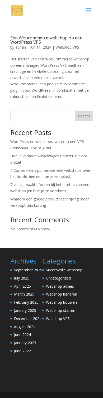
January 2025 (25, 310)
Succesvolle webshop (64, 269)
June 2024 (22, 334)
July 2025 (21, 278)
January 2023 (25, 342)
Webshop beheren (61, 294)
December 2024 (27, 318)
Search (84, 115)
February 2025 (26, 302)
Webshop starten (60, 310)
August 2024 (24, 326)
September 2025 (28, 269)
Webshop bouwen (61, 302)
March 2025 (24, 294)
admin (20, 47)
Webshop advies (60, 286)
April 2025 (22, 286)
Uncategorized (58, 278)
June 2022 (22, 350)
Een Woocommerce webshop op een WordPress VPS (46, 40)
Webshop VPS (67, 47)
